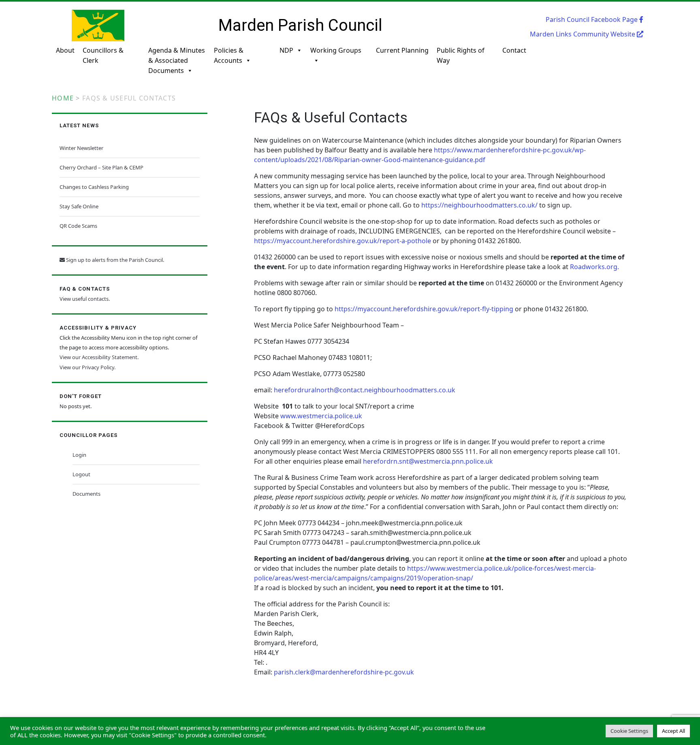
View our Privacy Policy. (87, 367)
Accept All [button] (673, 730)
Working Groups (335, 50)
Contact (514, 50)
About (65, 50)
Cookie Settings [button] (629, 730)
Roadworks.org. (594, 266)
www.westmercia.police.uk (321, 415)
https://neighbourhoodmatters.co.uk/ (479, 205)
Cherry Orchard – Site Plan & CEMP (101, 167)
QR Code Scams (78, 225)
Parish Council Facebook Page (592, 19)
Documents (86, 493)
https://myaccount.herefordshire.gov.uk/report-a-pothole (342, 240)
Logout (81, 474)
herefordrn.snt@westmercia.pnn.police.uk (428, 461)
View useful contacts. (85, 298)
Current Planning (402, 50)
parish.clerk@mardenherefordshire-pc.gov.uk (344, 672)
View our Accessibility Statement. (99, 357)
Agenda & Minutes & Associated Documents (176, 60)
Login (79, 454)
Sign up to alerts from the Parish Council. (114, 259)
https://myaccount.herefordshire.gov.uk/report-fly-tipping (424, 308)
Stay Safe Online (79, 206)
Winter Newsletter (81, 148)
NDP (286, 50)
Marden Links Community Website (583, 34)
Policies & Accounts (228, 55)
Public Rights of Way (460, 55)
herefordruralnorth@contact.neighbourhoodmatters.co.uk (364, 389)
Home (63, 98)
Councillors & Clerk (103, 55)
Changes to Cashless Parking (94, 187)
